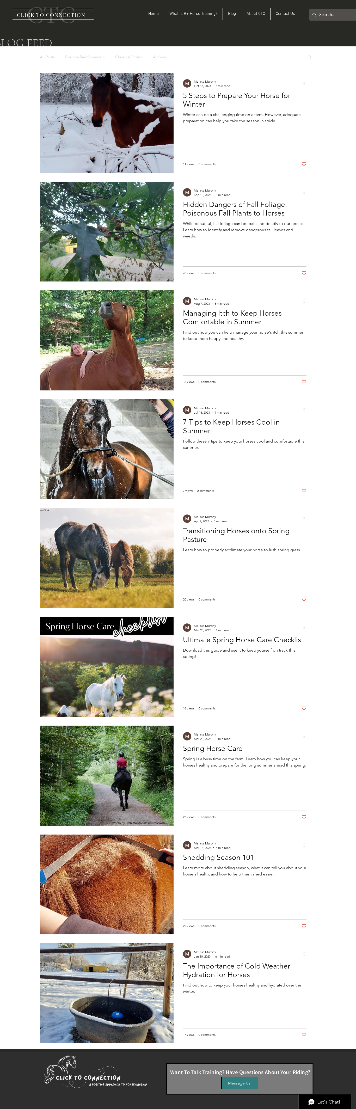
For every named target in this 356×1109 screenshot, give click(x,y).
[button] (309, 57)
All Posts (47, 56)
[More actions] (306, 83)
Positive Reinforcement (85, 56)
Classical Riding (129, 56)
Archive (159, 56)
